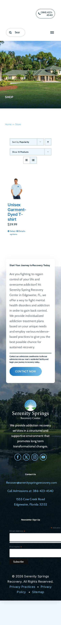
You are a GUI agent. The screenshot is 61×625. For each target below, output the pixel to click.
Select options (13, 232)
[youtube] (43, 457)
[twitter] (26, 457)
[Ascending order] (48, 141)
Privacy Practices (22, 587)
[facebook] (17, 457)
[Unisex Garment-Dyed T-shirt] (16, 188)
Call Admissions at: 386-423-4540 (30, 491)
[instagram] (34, 457)
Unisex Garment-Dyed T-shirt (17, 212)
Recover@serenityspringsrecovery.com (31, 482)
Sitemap (38, 592)
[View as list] (33, 160)
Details (22, 231)
